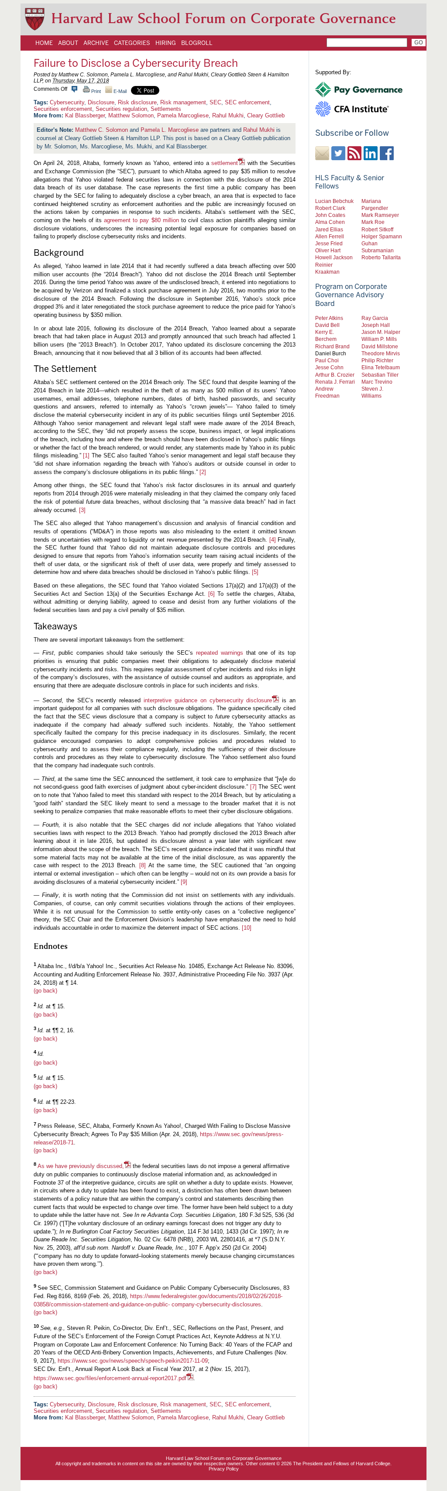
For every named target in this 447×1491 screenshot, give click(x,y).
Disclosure (101, 102)
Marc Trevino (376, 382)
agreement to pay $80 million (141, 220)
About (68, 42)
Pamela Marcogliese (183, 115)
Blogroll (197, 42)
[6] (211, 594)
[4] (272, 539)
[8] (142, 865)
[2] (202, 472)
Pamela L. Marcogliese (170, 130)
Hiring (165, 42)
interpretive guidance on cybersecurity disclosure (208, 700)
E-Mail (119, 91)
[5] (255, 572)
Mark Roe (373, 222)
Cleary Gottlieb (266, 115)
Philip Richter (377, 360)
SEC (215, 102)
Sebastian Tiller (380, 375)
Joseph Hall (375, 325)
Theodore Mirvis (380, 353)
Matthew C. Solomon (101, 130)
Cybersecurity (67, 102)
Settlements (166, 109)
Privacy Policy (224, 1468)
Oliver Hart (327, 250)
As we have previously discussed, (81, 1166)
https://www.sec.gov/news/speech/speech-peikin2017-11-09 (133, 1360)
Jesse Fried (329, 243)
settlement (224, 163)
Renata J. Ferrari (335, 382)
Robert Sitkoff (377, 229)
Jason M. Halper (380, 332)
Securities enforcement (63, 109)
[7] (253, 786)
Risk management (183, 102)
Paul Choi (327, 360)
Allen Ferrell (329, 236)
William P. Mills (379, 339)
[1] (86, 455)
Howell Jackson (334, 257)
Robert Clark (330, 208)
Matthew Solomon (131, 115)
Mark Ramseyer (380, 215)
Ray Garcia (374, 318)
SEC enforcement (247, 102)
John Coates (330, 215)
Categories (132, 42)
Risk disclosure (137, 102)
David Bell (327, 325)
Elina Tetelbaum (380, 367)
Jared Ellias (329, 229)
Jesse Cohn (329, 367)
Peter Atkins (329, 318)
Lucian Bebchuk (334, 201)
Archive (96, 42)
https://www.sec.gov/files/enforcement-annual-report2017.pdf (110, 1378)
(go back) (45, 990)
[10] (246, 927)
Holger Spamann (381, 236)
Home (44, 42)
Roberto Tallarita (381, 257)
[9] (184, 882)
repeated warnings (219, 652)
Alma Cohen (330, 222)
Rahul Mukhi (228, 115)
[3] (82, 510)
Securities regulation (121, 109)
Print (95, 91)
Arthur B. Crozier (334, 375)
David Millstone (379, 346)
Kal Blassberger (85, 115)
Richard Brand (332, 346)
